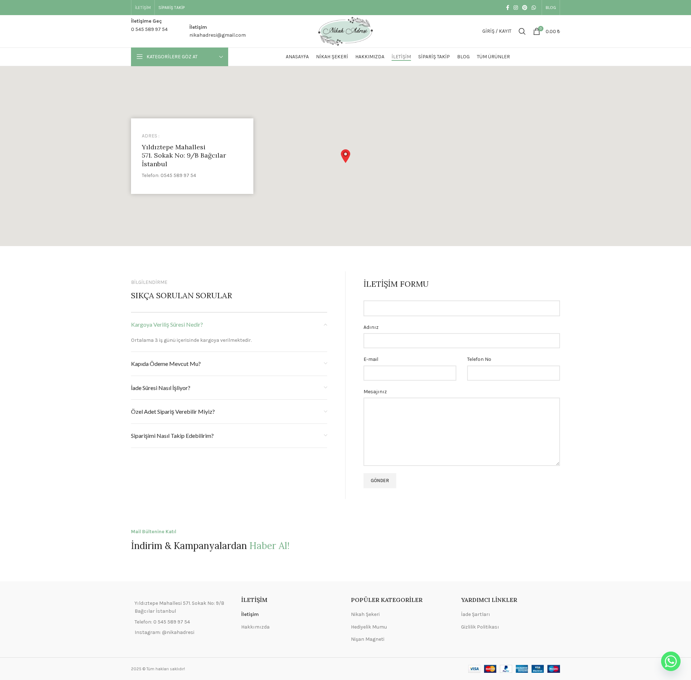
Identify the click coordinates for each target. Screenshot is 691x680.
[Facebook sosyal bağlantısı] (507, 7)
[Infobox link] (192, 156)
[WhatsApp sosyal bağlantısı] (533, 7)
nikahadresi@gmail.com (217, 35)
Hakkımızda (255, 627)
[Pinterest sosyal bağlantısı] (524, 7)
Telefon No (479, 359)
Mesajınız (375, 392)
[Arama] (522, 31)
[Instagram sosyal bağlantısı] (515, 7)
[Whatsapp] (671, 661)
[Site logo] (345, 31)
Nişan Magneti (367, 639)
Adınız (371, 327)
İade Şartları (475, 614)
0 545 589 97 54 (149, 29)
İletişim (250, 614)
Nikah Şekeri (365, 614)
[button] (345, 156)
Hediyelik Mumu (369, 627)
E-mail (370, 359)
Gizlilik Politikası (480, 627)
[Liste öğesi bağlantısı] (180, 622)
